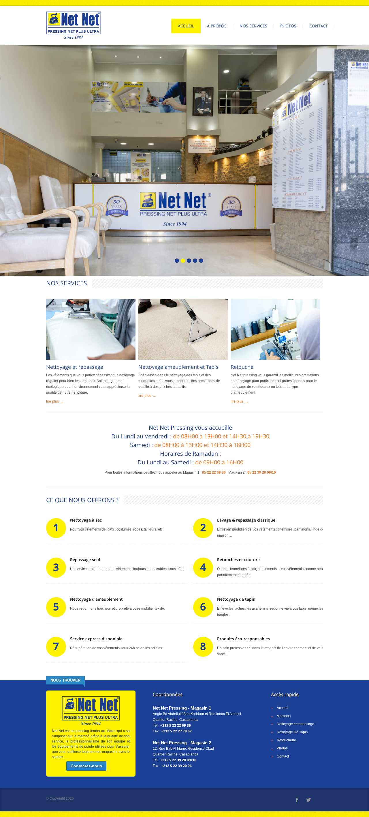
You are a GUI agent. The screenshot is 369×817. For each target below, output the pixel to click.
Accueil (186, 26)
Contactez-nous (86, 766)
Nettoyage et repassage (295, 724)
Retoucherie (286, 740)
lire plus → (55, 401)
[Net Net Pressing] (73, 25)
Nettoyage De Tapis (292, 732)
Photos (288, 26)
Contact (318, 26)
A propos (217, 26)
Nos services (253, 26)
